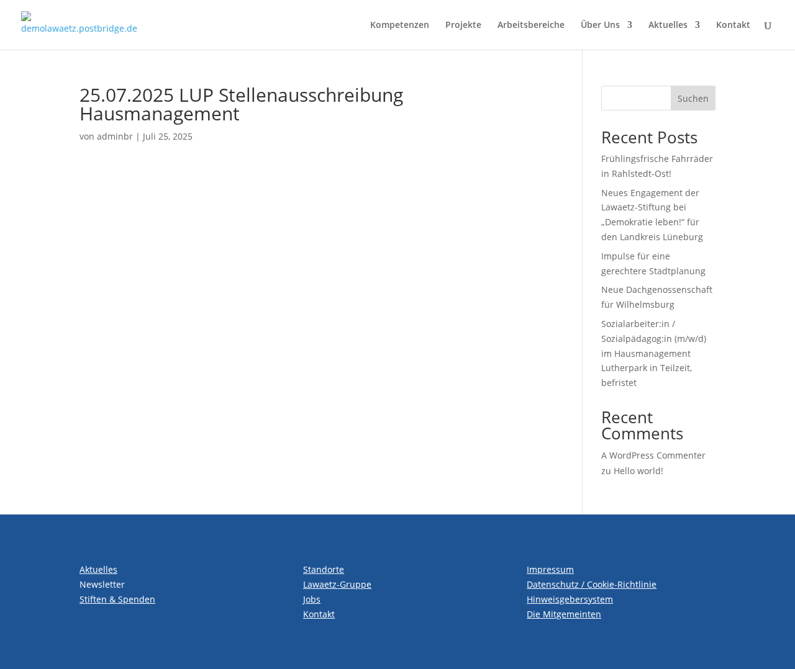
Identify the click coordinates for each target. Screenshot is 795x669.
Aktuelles (668, 25)
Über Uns (600, 25)
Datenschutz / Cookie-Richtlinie (591, 584)
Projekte (463, 25)
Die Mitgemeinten (564, 614)
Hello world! (638, 471)
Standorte (323, 569)
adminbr (115, 136)
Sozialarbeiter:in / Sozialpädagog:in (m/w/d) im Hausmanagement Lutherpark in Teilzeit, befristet (653, 353)
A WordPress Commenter (653, 455)
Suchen (693, 98)
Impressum (550, 569)
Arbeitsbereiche (531, 25)
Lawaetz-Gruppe (337, 584)
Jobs (311, 599)
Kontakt (733, 25)
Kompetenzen (399, 25)
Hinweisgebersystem (570, 599)
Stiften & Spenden (117, 599)
